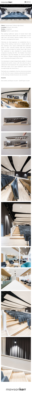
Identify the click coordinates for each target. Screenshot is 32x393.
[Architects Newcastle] (6, 2)
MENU (28, 2)
